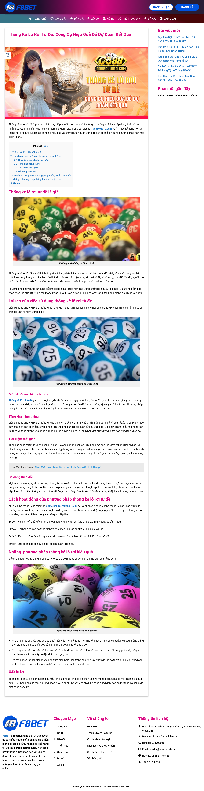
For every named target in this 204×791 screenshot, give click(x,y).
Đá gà (152, 18)
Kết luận (15, 183)
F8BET (6, 735)
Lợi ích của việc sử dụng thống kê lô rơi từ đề (35, 156)
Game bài (170, 18)
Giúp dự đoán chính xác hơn (31, 160)
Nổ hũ (111, 18)
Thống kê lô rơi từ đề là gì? (25, 152)
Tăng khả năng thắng (27, 163)
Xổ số (95, 18)
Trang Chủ (39, 18)
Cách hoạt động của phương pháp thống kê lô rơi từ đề (40, 175)
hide (46, 146)
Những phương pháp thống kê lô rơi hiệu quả (35, 179)
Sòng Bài (60, 18)
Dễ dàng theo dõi (25, 171)
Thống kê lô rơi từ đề (21, 400)
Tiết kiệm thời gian (26, 167)
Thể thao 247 (131, 18)
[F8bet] (21, 7)
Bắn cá (79, 18)
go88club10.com (102, 128)
